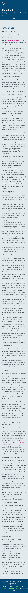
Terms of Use (17, 586)
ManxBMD (7, 10)
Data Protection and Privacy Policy (14, 40)
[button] (14, 18)
